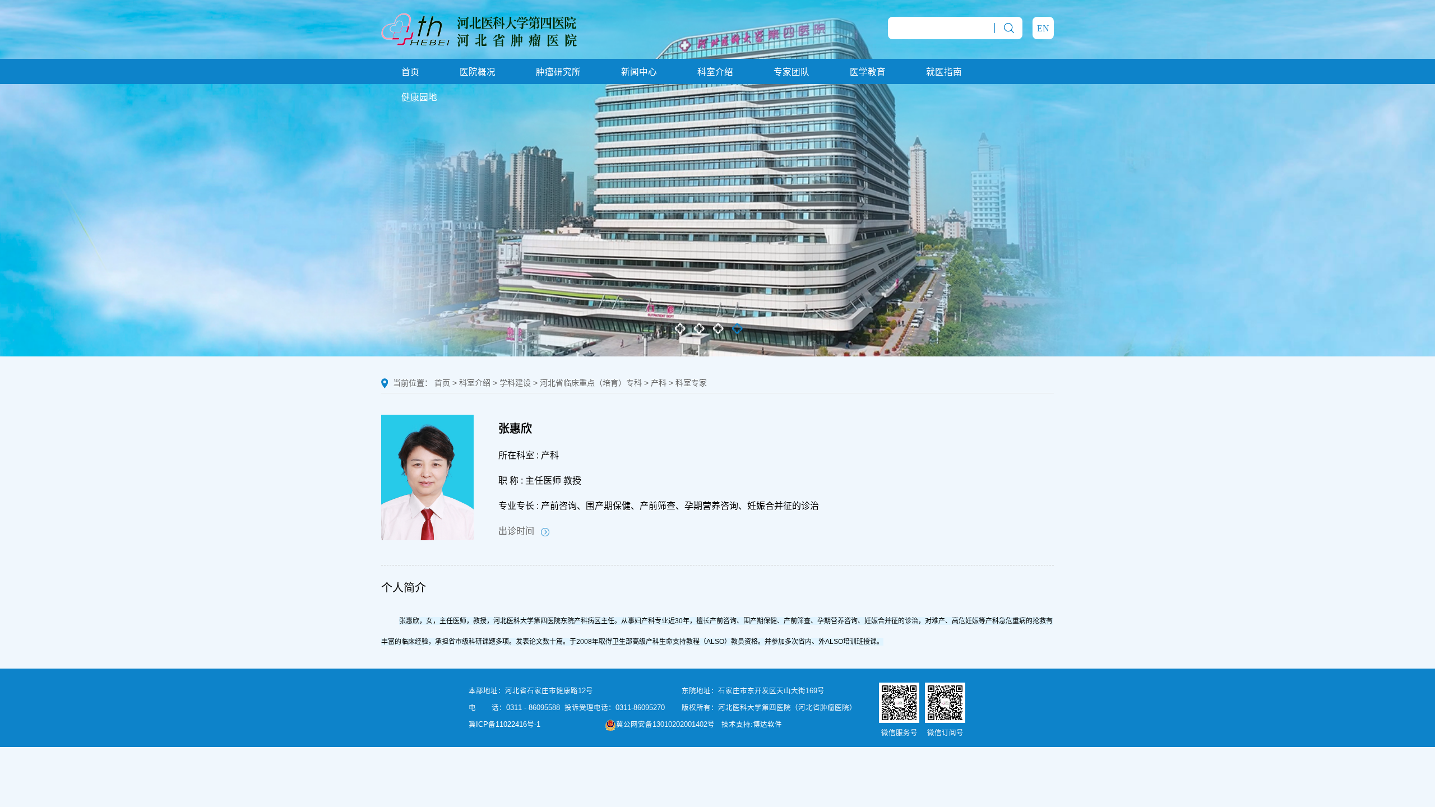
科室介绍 (715, 72)
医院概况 (478, 72)
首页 (410, 72)
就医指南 (944, 72)
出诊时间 (519, 531)
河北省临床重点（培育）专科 (591, 382)
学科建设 (515, 382)
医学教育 (868, 72)
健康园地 (419, 97)
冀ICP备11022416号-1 (504, 725)
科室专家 (691, 382)
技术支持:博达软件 (751, 725)
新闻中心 (639, 72)
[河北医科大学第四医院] (479, 29)
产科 (658, 382)
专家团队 (791, 72)
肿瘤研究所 (558, 72)
